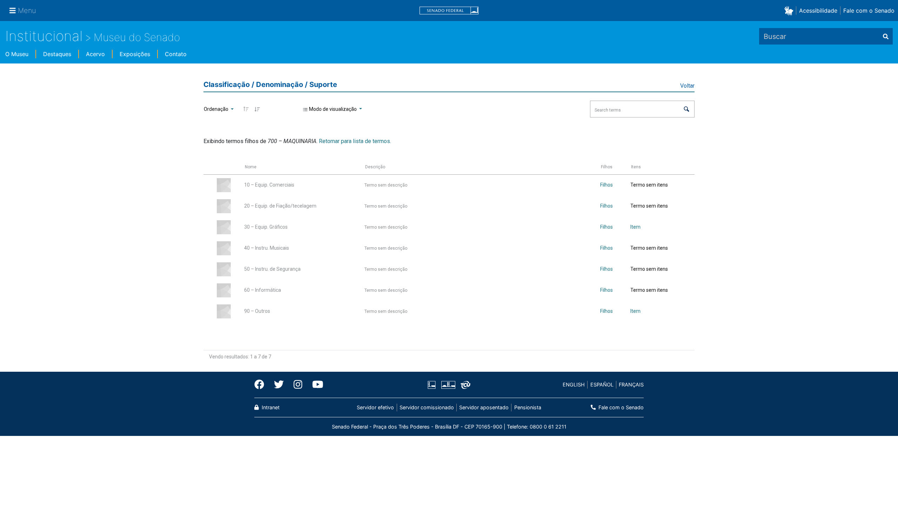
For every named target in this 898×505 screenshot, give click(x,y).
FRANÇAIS (631, 385)
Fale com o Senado (868, 10)
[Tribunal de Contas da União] (464, 385)
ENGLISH (574, 385)
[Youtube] (315, 384)
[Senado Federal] (449, 11)
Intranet (270, 407)
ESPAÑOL (602, 385)
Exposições (135, 54)
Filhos (606, 185)
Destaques (57, 54)
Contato (176, 54)
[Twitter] (279, 384)
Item (635, 227)
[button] (790, 10)
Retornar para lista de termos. (355, 141)
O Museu (16, 54)
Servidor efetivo (375, 407)
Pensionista (527, 407)
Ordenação (216, 109)
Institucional (44, 36)
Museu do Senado (137, 37)
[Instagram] (298, 384)
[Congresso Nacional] (448, 385)
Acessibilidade (818, 10)
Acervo (95, 54)
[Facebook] (261, 384)
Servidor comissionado (427, 407)
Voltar (687, 85)
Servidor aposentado (484, 407)
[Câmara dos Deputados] (433, 385)
